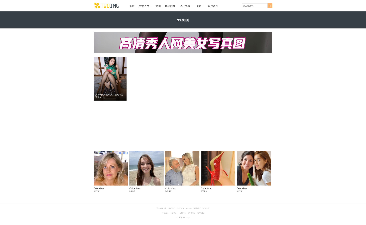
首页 (132, 6)
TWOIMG (171, 208)
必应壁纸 (197, 208)
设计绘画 (185, 6)
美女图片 (144, 6)
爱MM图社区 (161, 208)
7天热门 (174, 212)
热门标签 (191, 212)
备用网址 (213, 6)
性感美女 (206, 208)
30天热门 (165, 212)
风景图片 (170, 6)
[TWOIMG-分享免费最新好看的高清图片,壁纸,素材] (106, 6)
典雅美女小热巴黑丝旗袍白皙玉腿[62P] (109, 96)
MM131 (189, 208)
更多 (198, 6)
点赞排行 (182, 212)
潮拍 (158, 6)
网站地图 (200, 212)
